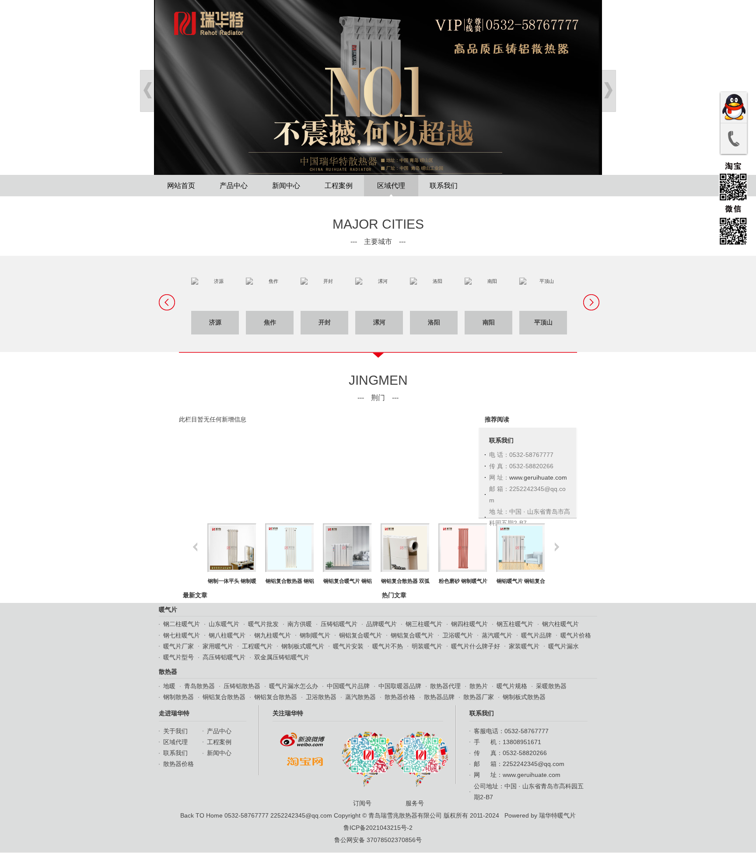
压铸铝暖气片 (339, 623)
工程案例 (339, 185)
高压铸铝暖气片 (224, 657)
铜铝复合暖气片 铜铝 (347, 581)
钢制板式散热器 (524, 696)
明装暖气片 (427, 646)
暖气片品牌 (536, 635)
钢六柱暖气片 (560, 623)
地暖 (169, 685)
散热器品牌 (439, 696)
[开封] (324, 294)
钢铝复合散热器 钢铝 (290, 581)
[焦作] (270, 294)
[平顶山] (543, 294)
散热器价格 (400, 696)
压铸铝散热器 (242, 685)
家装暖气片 (524, 646)
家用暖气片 (218, 646)
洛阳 (434, 322)
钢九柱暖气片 (272, 635)
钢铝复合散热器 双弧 (405, 581)
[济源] (215, 294)
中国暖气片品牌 (348, 685)
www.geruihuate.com (538, 477)
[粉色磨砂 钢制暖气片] (462, 547)
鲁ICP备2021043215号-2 (378, 827)
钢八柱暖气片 (227, 635)
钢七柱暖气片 (181, 635)
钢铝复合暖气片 (412, 635)
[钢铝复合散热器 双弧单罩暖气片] (405, 547)
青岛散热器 (199, 685)
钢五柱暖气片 (515, 623)
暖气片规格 (512, 685)
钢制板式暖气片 (302, 646)
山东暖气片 (224, 623)
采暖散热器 (551, 685)
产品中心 (234, 185)
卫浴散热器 (321, 696)
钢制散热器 (178, 696)
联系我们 (444, 185)
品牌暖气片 (381, 623)
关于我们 (175, 731)
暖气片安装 (348, 646)
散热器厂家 (478, 696)
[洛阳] (434, 294)
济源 (215, 322)
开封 (324, 322)
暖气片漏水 (563, 646)
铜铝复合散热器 (224, 696)
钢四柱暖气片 (469, 623)
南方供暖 (299, 623)
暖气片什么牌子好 (475, 646)
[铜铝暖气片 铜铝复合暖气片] (520, 547)
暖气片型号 (178, 657)
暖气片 (168, 609)
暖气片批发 (263, 623)
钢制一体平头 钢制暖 (232, 581)
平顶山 (543, 322)
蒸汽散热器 (360, 696)
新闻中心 (286, 185)
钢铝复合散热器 (275, 696)
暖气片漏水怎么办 (293, 685)
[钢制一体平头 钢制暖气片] (231, 547)
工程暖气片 (257, 646)
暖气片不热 (387, 646)
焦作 (270, 322)
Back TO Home (201, 815)
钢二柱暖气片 (181, 623)
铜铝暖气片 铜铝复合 (521, 581)
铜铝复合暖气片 (360, 635)
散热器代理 (445, 685)
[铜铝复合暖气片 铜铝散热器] (347, 547)
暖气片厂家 (178, 646)
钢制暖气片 (315, 635)
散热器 (168, 671)
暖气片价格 (575, 635)
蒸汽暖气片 (497, 635)
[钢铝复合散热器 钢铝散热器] (289, 547)
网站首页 (181, 185)
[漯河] (379, 294)
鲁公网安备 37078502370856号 (378, 839)
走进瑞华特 (174, 713)
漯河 (379, 322)
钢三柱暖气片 (424, 623)
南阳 (489, 322)
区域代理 (391, 185)
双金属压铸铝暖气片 (281, 657)
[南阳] (488, 294)
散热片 (478, 685)
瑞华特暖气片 (557, 815)
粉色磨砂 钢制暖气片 (463, 581)
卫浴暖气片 (457, 635)
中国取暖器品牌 (399, 685)
